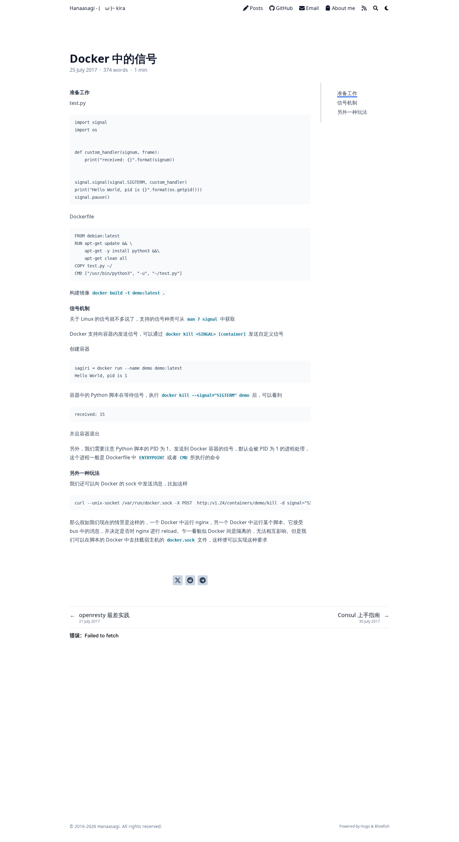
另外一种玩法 (352, 112)
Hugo (365, 826)
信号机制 (347, 102)
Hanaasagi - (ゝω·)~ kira (97, 8)
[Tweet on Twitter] (178, 580)
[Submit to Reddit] (190, 580)
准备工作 (347, 93)
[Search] (375, 8)
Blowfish (382, 826)
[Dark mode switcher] (386, 8)
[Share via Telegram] (203, 580)
